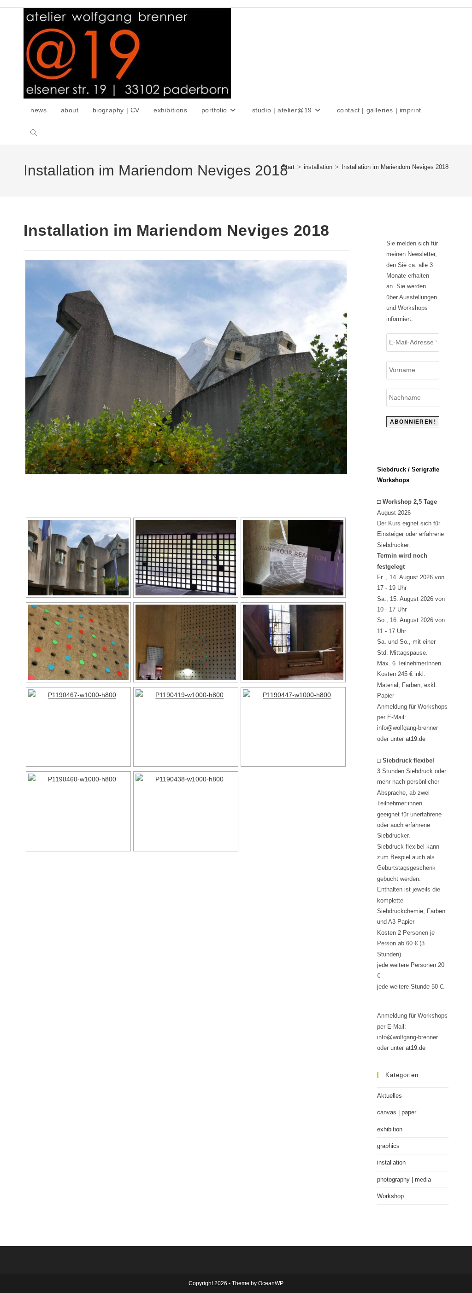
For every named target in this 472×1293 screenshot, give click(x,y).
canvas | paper (396, 1112)
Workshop (390, 1196)
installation (391, 1162)
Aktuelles (389, 1095)
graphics (388, 1145)
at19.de (415, 738)
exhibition (389, 1129)
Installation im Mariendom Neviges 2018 (395, 166)
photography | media (404, 1179)
